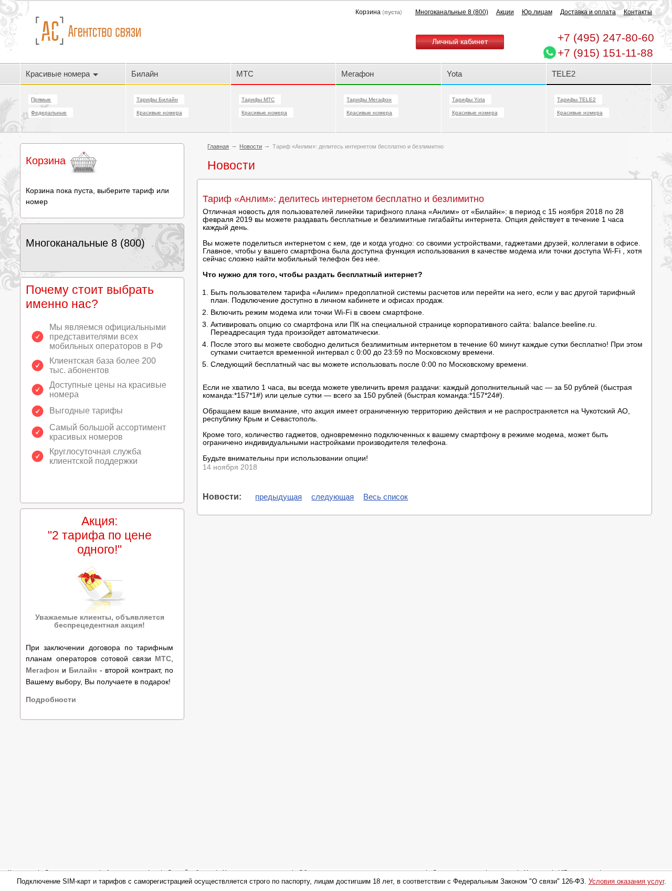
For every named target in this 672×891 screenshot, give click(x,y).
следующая (332, 496)
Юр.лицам (537, 12)
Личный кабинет (460, 42)
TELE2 (563, 73)
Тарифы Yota (468, 99)
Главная (218, 146)
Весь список (385, 496)
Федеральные (49, 112)
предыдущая (278, 496)
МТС (245, 73)
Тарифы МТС (258, 99)
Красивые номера (59, 73)
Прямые (41, 99)
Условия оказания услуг (626, 881)
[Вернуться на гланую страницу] (88, 31)
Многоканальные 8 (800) (451, 12)
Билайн (144, 73)
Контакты (638, 12)
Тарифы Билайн (157, 99)
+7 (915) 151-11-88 (605, 53)
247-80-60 (606, 37)
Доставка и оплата (588, 12)
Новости (250, 146)
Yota (454, 73)
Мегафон (357, 73)
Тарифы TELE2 (576, 99)
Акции (505, 12)
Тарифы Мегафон (369, 99)
